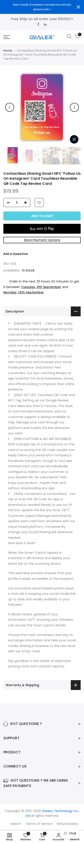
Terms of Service (39, 823)
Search (15, 823)
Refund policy (67, 823)
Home (7, 51)
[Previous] (9, 107)
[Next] (74, 107)
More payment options (42, 240)
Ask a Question (15, 254)
